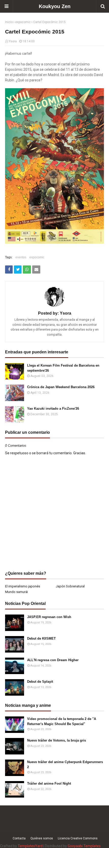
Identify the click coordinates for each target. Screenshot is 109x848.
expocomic (23, 22)
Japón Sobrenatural (70, 586)
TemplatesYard (30, 846)
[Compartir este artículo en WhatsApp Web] (27, 269)
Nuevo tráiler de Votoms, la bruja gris (56, 740)
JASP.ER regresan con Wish (49, 617)
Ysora (13, 41)
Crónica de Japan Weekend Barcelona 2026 (61, 387)
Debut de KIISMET (41, 638)
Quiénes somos (41, 838)
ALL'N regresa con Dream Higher (53, 660)
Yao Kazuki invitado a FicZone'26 (53, 408)
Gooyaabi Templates (84, 846)
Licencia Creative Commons (78, 838)
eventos (20, 257)
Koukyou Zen (54, 6)
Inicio (9, 22)
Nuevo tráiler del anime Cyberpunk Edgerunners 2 (65, 764)
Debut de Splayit (40, 681)
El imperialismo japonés (22, 586)
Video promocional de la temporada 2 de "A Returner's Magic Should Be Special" (61, 721)
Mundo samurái (16, 592)
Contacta (19, 838)
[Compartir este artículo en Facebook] (9, 269)
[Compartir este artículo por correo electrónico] (36, 269)
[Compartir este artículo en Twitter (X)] (18, 269)
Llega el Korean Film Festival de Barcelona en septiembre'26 (63, 368)
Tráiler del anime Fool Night (49, 783)
